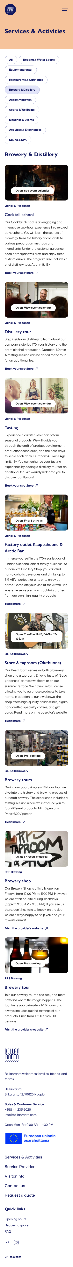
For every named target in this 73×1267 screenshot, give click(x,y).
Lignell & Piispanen (17, 206)
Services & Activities (23, 1157)
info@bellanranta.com (21, 1115)
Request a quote (20, 1195)
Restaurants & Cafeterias (26, 80)
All (11, 60)
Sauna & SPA (18, 140)
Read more (13, 604)
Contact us (15, 1185)
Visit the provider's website (24, 928)
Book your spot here (19, 273)
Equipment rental (20, 70)
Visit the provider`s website (24, 1029)
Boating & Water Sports (39, 60)
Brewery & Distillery (22, 90)
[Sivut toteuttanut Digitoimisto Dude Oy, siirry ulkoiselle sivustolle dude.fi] (13, 1258)
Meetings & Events (21, 120)
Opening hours (15, 1219)
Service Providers (21, 1166)
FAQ (8, 1231)
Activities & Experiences (25, 130)
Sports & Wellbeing (22, 110)
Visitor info (14, 1176)
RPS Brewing (13, 872)
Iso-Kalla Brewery (16, 654)
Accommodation (20, 100)
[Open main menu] (65, 9)
